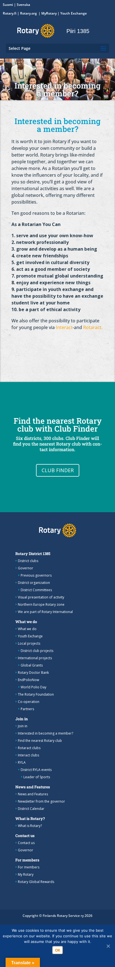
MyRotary (49, 13)
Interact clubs (28, 755)
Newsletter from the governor (41, 801)
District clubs (28, 560)
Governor (25, 568)
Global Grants (32, 665)
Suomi (8, 4)
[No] (108, 946)
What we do (26, 621)
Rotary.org (29, 13)
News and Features (32, 786)
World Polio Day (33, 687)
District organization (34, 582)
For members (27, 860)
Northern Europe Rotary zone (41, 604)
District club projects (37, 650)
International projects (35, 658)
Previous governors (36, 575)
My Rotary (25, 874)
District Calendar (31, 808)
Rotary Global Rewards (36, 881)
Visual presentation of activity (41, 597)
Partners (27, 709)
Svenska (23, 4)
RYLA (22, 762)
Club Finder (58, 470)
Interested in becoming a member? (45, 733)
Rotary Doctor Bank (33, 672)
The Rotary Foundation (36, 694)
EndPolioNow (28, 679)
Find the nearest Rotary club (40, 740)
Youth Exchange (73, 13)
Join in (21, 718)
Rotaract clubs (29, 747)
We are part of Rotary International (45, 611)
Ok (57, 950)
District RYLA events (36, 769)
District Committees (36, 590)
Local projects (29, 643)
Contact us (25, 835)
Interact (64, 327)
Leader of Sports (36, 777)
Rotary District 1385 (32, 553)
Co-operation (28, 701)
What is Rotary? (30, 818)
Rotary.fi (9, 13)
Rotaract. (92, 327)
